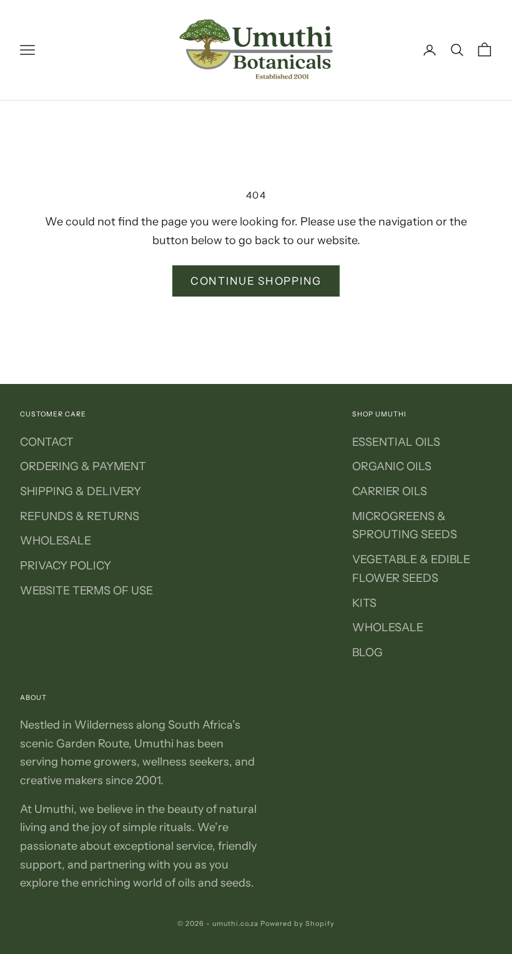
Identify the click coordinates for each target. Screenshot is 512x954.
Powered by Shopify (297, 923)
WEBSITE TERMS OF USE (86, 590)
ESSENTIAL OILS (396, 442)
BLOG (367, 652)
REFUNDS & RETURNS (79, 516)
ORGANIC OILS (391, 466)
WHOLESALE (55, 541)
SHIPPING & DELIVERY (80, 491)
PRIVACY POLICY (65, 566)
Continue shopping (256, 281)
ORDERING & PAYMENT (83, 466)
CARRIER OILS (389, 491)
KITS (364, 603)
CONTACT (47, 442)
